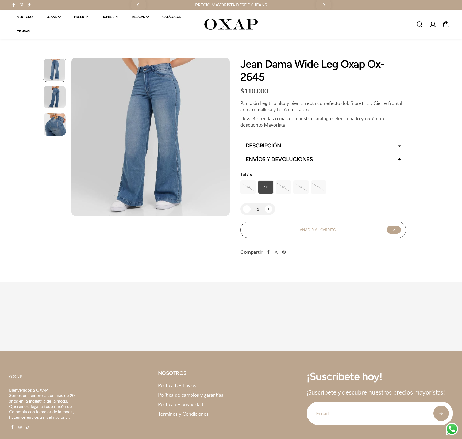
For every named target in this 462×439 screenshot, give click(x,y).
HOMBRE (108, 17)
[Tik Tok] (29, 5)
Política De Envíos (177, 385)
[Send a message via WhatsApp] (452, 429)
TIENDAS (23, 31)
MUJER (79, 17)
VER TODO (25, 17)
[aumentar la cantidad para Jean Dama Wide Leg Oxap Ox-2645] (268, 209)
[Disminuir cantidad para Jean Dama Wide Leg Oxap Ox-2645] (247, 209)
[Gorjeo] (276, 252)
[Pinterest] (284, 252)
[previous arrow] (82, 137)
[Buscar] (419, 24)
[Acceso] (432, 24)
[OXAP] (231, 24)
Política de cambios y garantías (190, 395)
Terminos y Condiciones (183, 414)
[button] (446, 24)
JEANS (52, 17)
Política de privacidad (180, 404)
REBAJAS (138, 17)
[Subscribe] (441, 413)
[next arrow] (219, 137)
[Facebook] (13, 5)
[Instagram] (21, 5)
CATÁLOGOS (171, 17)
